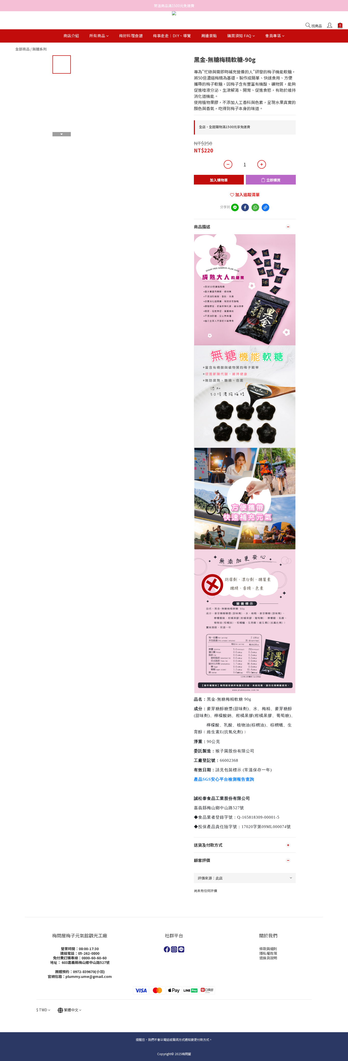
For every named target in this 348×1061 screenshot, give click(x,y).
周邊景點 (209, 35)
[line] (235, 207)
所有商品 (97, 35)
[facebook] (245, 207)
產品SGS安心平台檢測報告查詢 (224, 779)
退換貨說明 (268, 957)
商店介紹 (71, 35)
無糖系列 (39, 48)
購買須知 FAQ (239, 35)
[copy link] (265, 207)
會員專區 (273, 35)
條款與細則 (268, 948)
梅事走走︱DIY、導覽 (172, 35)
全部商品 (22, 48)
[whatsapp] (255, 207)
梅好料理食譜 (131, 35)
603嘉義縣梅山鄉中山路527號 (86, 962)
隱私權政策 (268, 953)
